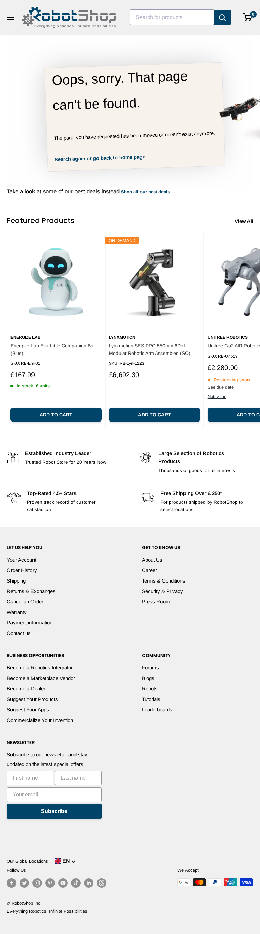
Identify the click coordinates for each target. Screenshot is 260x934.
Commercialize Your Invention (40, 720)
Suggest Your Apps (28, 709)
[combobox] (172, 17)
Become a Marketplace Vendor (41, 678)
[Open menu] (10, 17)
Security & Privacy (162, 591)
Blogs (148, 678)
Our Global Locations (27, 861)
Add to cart (56, 414)
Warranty (17, 612)
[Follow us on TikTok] (76, 883)
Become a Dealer (26, 688)
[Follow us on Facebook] (11, 883)
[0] (247, 17)
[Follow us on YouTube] (63, 883)
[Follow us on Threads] (101, 883)
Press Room (156, 602)
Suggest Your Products (32, 699)
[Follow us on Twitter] (24, 883)
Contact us (19, 633)
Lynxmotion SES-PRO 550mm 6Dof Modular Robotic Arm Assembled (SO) (149, 349)
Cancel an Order (25, 602)
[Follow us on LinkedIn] (88, 883)
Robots (150, 688)
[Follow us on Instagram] (37, 883)
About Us (152, 560)
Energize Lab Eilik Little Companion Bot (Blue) (52, 349)
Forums (150, 667)
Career (149, 570)
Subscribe (54, 811)
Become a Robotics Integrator (40, 667)
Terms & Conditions (163, 581)
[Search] (222, 17)
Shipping (16, 581)
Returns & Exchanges (31, 591)
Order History (22, 570)
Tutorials (151, 699)
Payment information (29, 622)
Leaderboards (157, 709)
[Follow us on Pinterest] (50, 883)
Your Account (21, 560)
